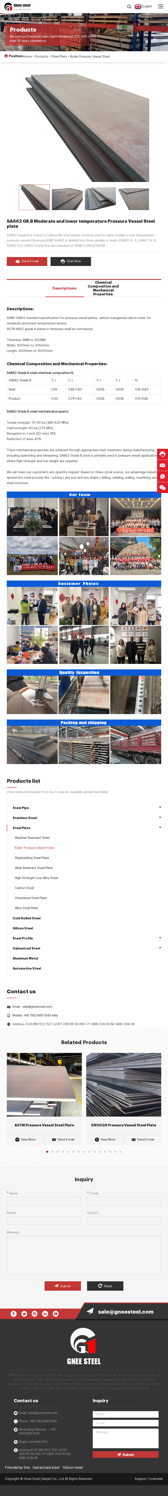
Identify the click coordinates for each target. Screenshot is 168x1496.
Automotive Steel (27, 968)
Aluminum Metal (25, 958)
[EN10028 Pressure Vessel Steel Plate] (123, 1084)
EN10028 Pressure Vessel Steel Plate (123, 1125)
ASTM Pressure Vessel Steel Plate (44, 1125)
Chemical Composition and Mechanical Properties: (103, 288)
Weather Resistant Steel (32, 838)
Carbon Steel (24, 888)
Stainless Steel (25, 817)
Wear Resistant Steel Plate (34, 868)
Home (27, 56)
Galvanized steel (46, 1467)
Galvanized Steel (26, 948)
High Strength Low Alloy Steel (36, 878)
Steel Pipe (21, 807)
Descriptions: (64, 288)
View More (28, 1139)
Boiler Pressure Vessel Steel (90, 56)
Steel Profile (23, 938)
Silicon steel (73, 1467)
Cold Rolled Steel (26, 918)
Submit (65, 1286)
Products (41, 56)
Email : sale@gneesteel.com (32, 1006)
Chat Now (74, 261)
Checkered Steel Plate (31, 898)
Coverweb (155, 1479)
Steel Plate (59, 56)
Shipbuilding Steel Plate (32, 858)
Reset (107, 1286)
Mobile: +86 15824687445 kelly (35, 1015)
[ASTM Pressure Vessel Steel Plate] (44, 1084)
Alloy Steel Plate (26, 908)
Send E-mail (30, 261)
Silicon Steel (23, 928)
